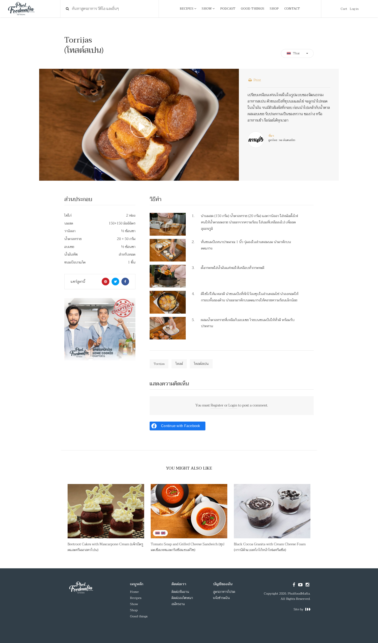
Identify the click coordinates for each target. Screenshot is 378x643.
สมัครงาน (178, 604)
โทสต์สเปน (201, 364)
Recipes (135, 598)
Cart (344, 9)
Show (134, 604)
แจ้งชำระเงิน (221, 598)
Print (257, 80)
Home (134, 592)
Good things (138, 616)
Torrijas (159, 364)
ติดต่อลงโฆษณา (182, 598)
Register (217, 405)
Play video (139, 125)
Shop (134, 610)
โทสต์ (179, 364)
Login (232, 405)
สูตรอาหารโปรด (224, 592)
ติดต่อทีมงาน (180, 592)
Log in (354, 9)
